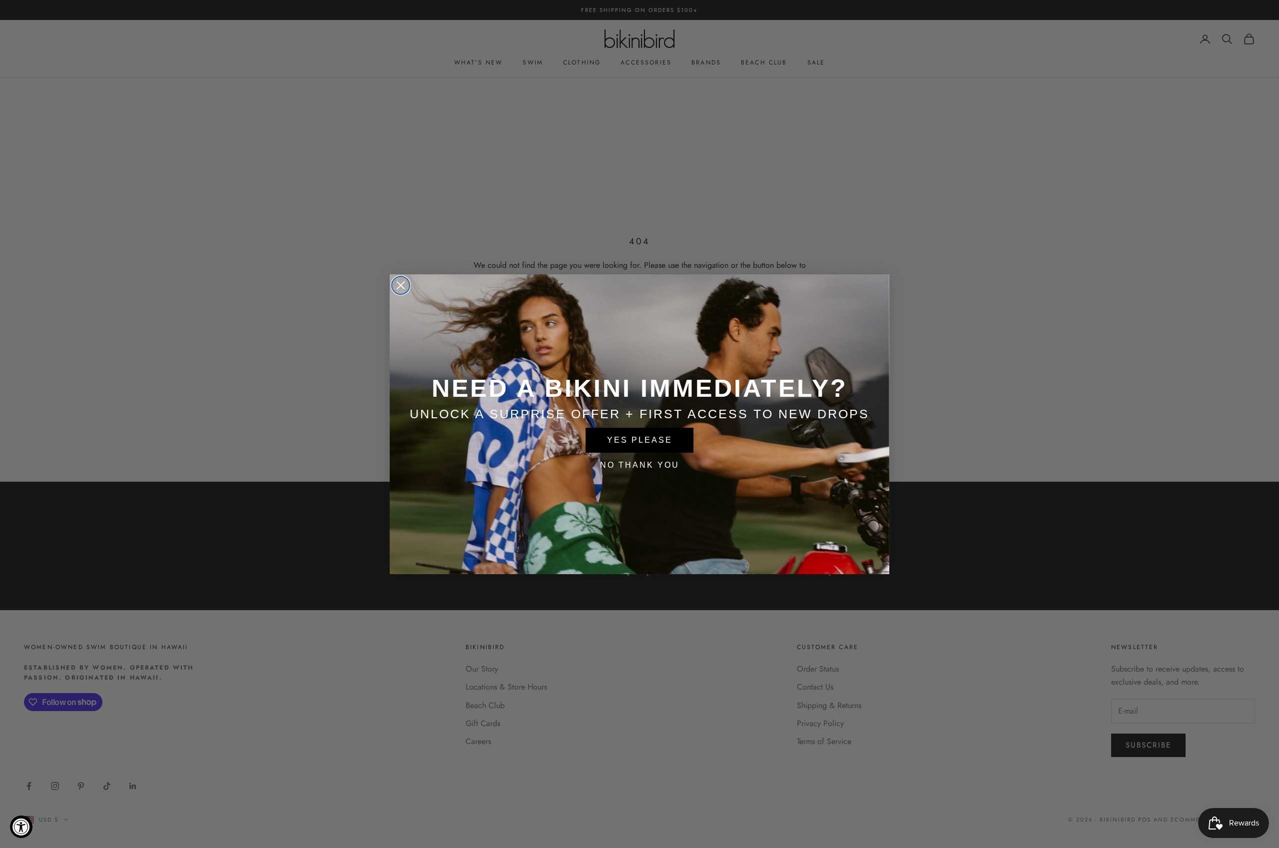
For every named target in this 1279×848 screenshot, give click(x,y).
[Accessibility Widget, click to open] (21, 827)
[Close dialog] (401, 285)
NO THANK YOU (639, 465)
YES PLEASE (639, 440)
